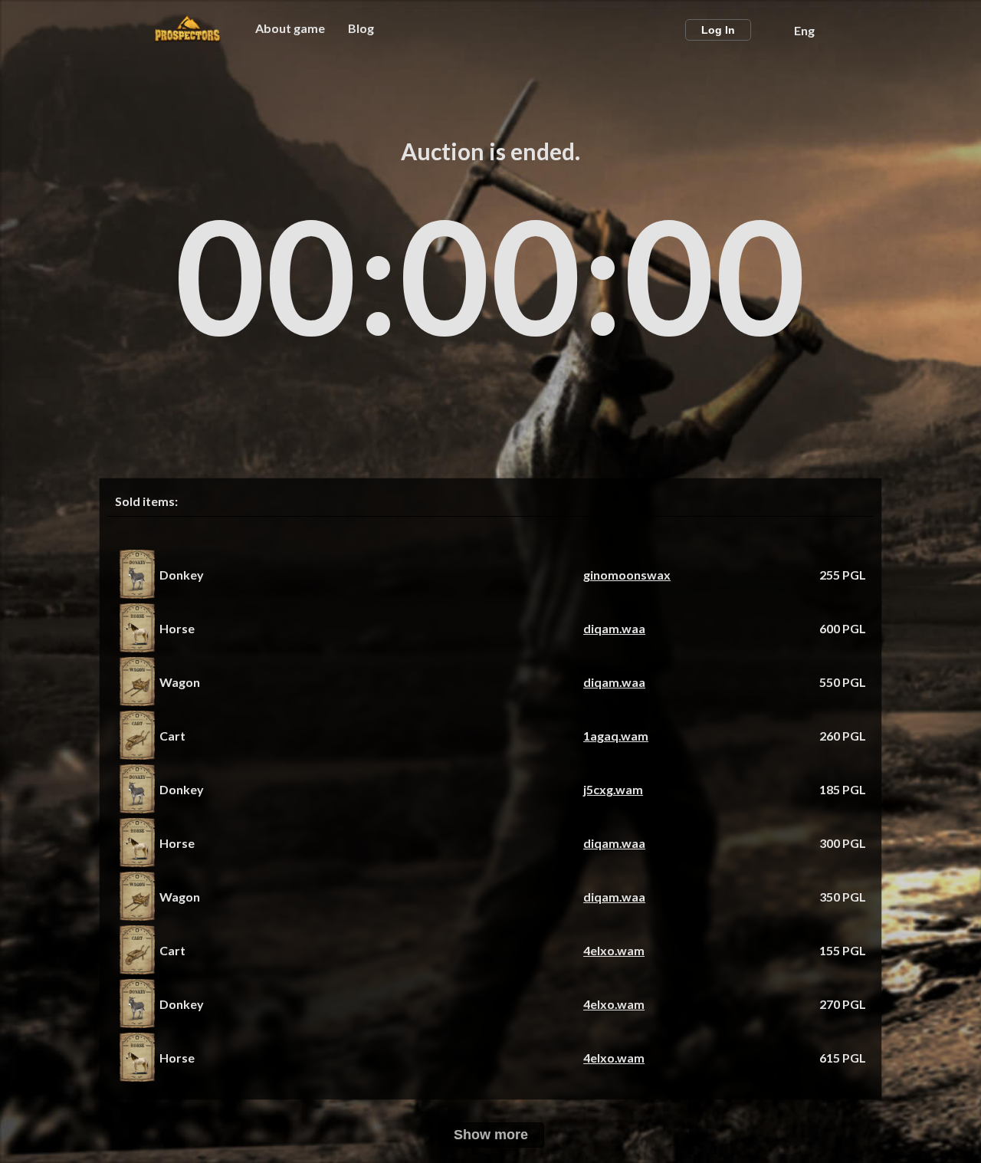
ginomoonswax (627, 574)
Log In (718, 30)
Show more (491, 1134)
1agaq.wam (615, 735)
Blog (361, 28)
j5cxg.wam (613, 789)
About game (290, 28)
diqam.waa (614, 628)
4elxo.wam (614, 950)
